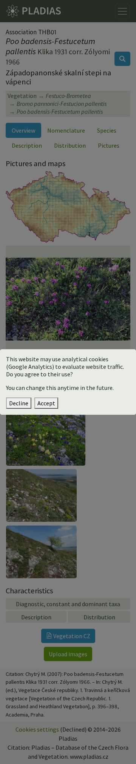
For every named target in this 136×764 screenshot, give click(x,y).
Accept (46, 403)
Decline (18, 403)
